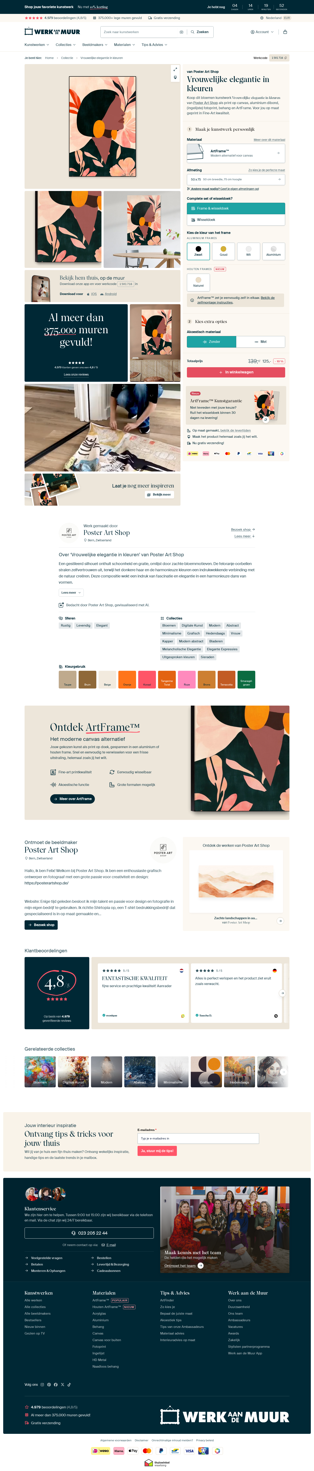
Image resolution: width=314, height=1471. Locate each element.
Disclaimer (141, 1440)
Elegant (102, 625)
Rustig (65, 625)
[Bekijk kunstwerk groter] (175, 69)
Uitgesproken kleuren (178, 657)
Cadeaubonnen (108, 1271)
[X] (62, 1384)
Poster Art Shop (206, 71)
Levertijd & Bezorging (113, 1264)
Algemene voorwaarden (116, 1440)
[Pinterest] (49, 1384)
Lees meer (243, 536)
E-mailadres (147, 1130)
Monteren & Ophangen (48, 1271)
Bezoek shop (241, 529)
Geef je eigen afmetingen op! (225, 189)
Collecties (63, 45)
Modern (214, 625)
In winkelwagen (239, 372)
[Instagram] (42, 1384)
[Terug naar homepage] (52, 31)
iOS (94, 294)
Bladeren (216, 641)
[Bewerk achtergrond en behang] (175, 77)
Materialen (122, 45)
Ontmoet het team (179, 1265)
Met (264, 341)
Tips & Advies (152, 45)
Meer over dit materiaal (269, 140)
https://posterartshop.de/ (47, 883)
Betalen (37, 1264)
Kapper (167, 641)
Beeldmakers (92, 45)
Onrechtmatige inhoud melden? (172, 1440)
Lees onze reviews (76, 374)
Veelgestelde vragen (46, 1258)
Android (111, 294)
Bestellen (104, 1258)
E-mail (111, 1245)
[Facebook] (55, 1384)
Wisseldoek (206, 219)
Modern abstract (191, 641)
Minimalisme (171, 633)
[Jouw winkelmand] (285, 32)
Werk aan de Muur (248, 1292)
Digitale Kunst (192, 625)
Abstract (232, 625)
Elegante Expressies (222, 649)
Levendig (83, 625)
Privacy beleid (205, 1440)
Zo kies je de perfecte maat (266, 170)
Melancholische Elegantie (181, 649)
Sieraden (207, 657)
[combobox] (139, 32)
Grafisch (193, 633)
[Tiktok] (69, 1384)
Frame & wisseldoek (213, 208)
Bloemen (169, 625)
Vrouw (235, 633)
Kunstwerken (35, 45)
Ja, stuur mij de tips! (157, 1151)
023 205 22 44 (92, 1233)
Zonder (214, 341)
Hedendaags (215, 633)
